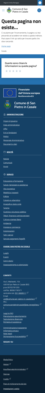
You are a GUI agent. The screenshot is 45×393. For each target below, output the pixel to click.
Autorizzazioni (8, 231)
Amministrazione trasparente (15, 327)
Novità (10, 152)
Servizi (10, 174)
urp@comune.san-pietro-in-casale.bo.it (19, 298)
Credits (6, 379)
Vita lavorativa (9, 188)
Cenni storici (8, 260)
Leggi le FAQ (8, 313)
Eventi (6, 257)
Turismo (6, 207)
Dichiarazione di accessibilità (14, 336)
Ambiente (7, 223)
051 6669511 (20, 293)
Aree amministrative (11, 124)
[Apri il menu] (3, 10)
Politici (6, 136)
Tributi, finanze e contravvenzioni (16, 215)
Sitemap (6, 374)
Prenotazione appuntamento (14, 316)
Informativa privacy (11, 330)
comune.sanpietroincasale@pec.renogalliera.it (21, 306)
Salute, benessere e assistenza (15, 184)
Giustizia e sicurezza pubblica (14, 211)
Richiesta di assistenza (12, 322)
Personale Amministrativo (13, 140)
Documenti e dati (10, 144)
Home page (6, 46)
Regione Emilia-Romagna (11, 3)
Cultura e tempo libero (12, 219)
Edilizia (6, 196)
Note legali (7, 333)
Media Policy (8, 359)
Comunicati (7, 162)
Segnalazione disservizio (13, 319)
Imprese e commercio (11, 227)
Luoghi (6, 253)
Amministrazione (15, 114)
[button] (39, 10)
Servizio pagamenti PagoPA (14, 238)
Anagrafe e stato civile (12, 204)
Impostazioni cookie (11, 388)
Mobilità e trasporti (10, 192)
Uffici (5, 128)
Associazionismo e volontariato (15, 264)
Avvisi (5, 166)
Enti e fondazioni (10, 132)
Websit (6, 364)
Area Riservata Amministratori (14, 369)
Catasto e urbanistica (11, 200)
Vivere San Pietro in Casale (16, 246)
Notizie (6, 158)
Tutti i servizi (8, 234)
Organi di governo (10, 121)
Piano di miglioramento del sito (14, 383)
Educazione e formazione (13, 181)
